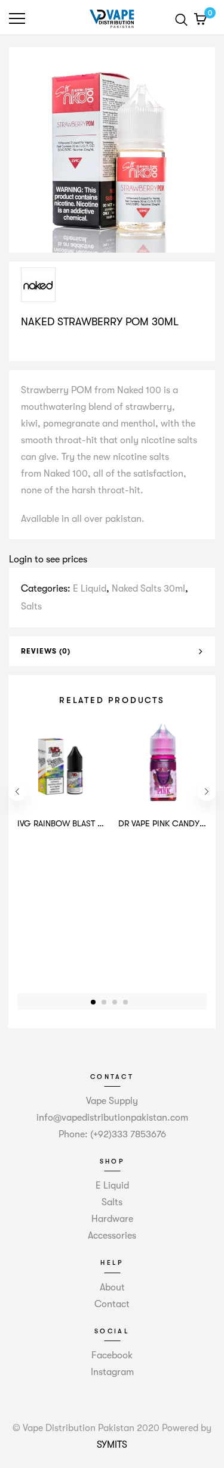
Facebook (112, 1355)
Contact (112, 1304)
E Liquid (89, 588)
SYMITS (112, 1444)
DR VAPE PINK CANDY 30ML (170, 823)
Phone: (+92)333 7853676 (112, 1134)
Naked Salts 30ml (148, 588)
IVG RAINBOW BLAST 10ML (66, 823)
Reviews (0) (45, 651)
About (112, 1287)
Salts (31, 606)
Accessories (112, 1235)
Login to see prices (48, 559)
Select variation (58, 347)
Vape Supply (112, 1101)
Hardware (112, 1219)
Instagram (112, 1372)
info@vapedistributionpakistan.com (112, 1117)
